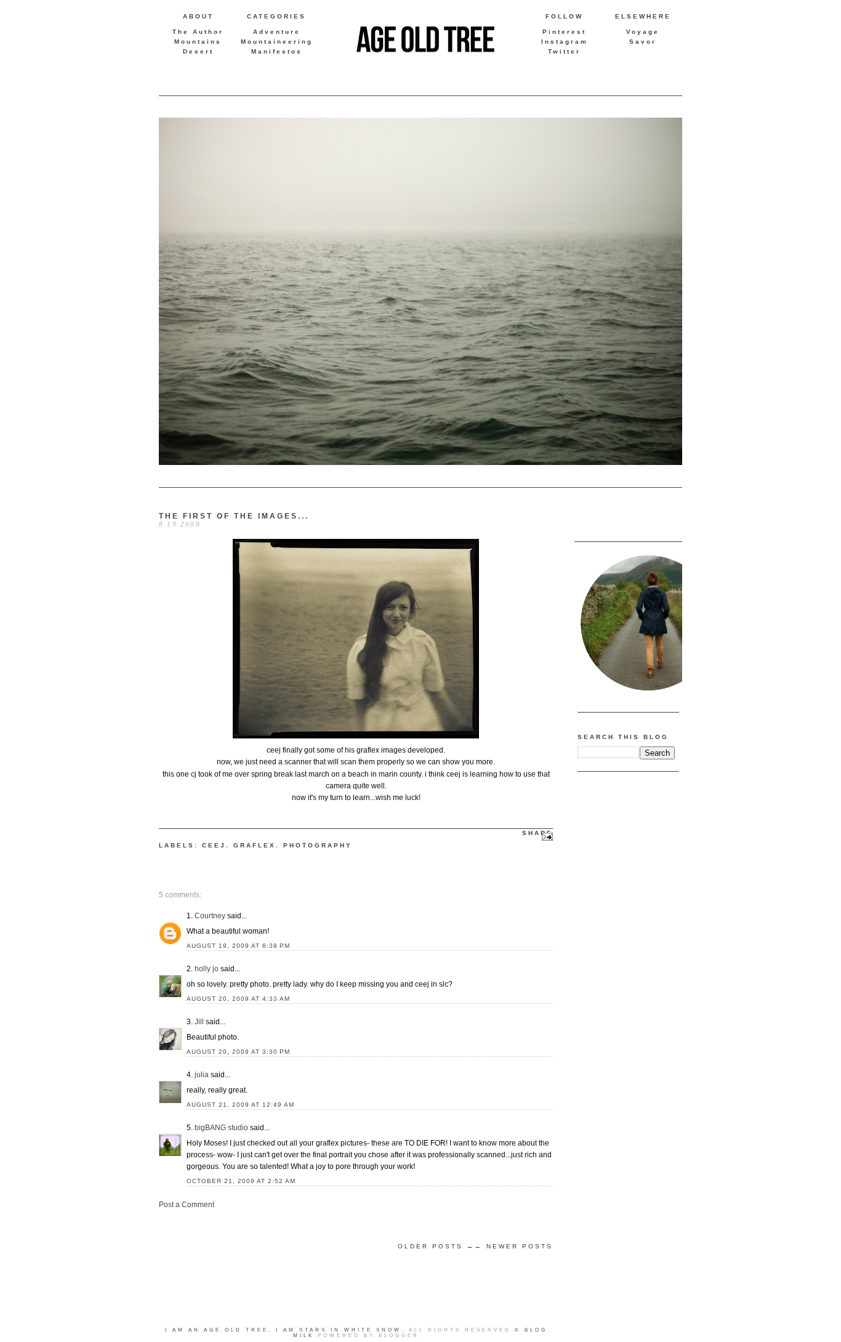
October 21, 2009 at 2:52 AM (241, 1181)
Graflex (254, 845)
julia (202, 1074)
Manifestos (276, 51)
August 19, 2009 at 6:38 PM (238, 945)
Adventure (276, 31)
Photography (317, 845)
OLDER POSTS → (436, 1246)
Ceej (214, 845)
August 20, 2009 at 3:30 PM (238, 1051)
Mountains (198, 41)
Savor (642, 41)
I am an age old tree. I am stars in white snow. (285, 1330)
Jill (199, 1021)
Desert (198, 51)
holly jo (207, 968)
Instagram (564, 41)
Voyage (642, 31)
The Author (197, 31)
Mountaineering (277, 41)
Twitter (564, 51)
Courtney (210, 916)
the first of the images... (234, 516)
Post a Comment (186, 1204)
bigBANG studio (221, 1127)
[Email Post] (546, 836)
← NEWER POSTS (514, 1246)
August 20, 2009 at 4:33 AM (238, 998)
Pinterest (564, 31)
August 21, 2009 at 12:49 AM (240, 1104)
